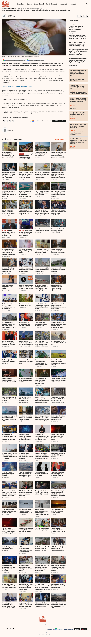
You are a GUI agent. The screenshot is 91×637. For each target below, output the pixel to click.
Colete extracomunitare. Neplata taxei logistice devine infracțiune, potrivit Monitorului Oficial (25, 549)
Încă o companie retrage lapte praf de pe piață (26, 361)
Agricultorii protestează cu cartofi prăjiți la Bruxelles (9, 548)
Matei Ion (10, 15)
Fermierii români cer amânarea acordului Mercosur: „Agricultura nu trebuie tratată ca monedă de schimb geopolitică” (42, 456)
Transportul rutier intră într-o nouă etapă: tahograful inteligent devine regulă (26, 586)
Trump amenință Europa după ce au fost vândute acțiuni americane (58, 380)
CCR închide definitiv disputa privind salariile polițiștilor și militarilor (9, 585)
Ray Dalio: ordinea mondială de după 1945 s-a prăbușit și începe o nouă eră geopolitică (42, 212)
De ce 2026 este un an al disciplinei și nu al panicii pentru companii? (26, 269)
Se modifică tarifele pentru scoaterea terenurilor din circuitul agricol (58, 362)
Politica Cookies (37, 632)
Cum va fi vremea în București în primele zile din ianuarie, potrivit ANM (58, 605)
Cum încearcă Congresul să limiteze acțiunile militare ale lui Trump (58, 530)
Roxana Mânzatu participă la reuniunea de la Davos (41, 473)
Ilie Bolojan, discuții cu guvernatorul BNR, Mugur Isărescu (58, 417)
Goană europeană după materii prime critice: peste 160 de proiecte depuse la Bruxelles (25, 474)
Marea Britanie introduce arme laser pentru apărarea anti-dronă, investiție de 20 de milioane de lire (8, 530)
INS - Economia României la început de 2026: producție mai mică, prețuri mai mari (41, 343)
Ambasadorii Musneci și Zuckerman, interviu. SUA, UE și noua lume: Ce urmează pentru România (26, 233)
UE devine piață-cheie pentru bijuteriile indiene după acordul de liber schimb (58, 306)
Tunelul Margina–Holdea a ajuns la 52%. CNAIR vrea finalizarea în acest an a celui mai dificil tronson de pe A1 (42, 418)
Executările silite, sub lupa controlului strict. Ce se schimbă (58, 230)
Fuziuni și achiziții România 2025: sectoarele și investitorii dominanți (26, 456)
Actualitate (20, 4)
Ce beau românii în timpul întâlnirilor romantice (7, 286)
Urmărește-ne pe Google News (36, 60)
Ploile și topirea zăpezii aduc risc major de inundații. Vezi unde (42, 548)
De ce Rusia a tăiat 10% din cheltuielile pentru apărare (58, 455)
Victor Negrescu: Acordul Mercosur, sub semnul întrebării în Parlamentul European (9, 437)
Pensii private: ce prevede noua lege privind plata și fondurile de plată (26, 568)
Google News (38, 121)
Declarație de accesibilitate (65, 632)
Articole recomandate (12, 8)
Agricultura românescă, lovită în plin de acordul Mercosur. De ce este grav (26, 530)
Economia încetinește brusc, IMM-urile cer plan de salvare (8, 269)
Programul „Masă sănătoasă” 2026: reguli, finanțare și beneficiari (26, 604)
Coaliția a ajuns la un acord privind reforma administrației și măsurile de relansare (9, 251)
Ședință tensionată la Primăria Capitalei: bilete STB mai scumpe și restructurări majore (58, 325)
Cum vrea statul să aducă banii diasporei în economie (58, 269)
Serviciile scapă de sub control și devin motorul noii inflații (42, 230)
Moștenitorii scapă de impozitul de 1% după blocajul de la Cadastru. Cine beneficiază (9, 175)
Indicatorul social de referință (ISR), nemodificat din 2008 (17, 86)
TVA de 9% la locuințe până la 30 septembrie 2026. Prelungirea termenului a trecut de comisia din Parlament (58, 175)
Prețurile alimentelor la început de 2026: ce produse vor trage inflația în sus (42, 568)
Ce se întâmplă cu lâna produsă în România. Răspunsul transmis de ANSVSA (26, 156)
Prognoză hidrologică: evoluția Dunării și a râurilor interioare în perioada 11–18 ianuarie (58, 493)
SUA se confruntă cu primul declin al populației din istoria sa (58, 250)
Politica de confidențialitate (26, 632)
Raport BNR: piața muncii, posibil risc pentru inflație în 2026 (8, 211)
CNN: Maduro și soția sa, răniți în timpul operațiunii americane (58, 548)
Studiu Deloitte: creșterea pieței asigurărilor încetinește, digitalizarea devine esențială (42, 399)
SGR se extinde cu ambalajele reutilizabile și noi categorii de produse (25, 212)
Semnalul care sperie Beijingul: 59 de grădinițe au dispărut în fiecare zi (9, 194)
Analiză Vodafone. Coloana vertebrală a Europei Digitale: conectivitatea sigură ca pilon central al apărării (26, 437)
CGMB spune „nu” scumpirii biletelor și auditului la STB (41, 324)
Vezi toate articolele (59, 139)
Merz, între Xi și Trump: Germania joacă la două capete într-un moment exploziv (58, 194)
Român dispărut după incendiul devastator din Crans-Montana (58, 585)
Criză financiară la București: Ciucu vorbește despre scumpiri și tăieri (40, 381)
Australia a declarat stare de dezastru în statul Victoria (57, 511)
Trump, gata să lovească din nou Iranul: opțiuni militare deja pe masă (42, 492)
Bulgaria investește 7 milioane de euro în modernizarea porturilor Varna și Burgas (25, 194)
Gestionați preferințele (47, 632)
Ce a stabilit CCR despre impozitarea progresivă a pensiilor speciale (42, 250)
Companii (54, 4)
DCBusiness (4, 8)
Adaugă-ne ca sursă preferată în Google (15, 60)
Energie (42, 4)
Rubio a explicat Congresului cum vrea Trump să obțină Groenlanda (8, 568)
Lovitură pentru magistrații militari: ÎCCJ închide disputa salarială (9, 380)
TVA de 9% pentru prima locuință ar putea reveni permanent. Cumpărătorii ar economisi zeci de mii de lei (42, 175)
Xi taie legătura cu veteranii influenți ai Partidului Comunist (24, 324)
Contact (55, 632)
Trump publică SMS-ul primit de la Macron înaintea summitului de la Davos (58, 437)
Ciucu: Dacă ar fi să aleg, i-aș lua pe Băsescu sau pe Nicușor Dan (42, 193)
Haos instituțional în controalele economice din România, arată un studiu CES (42, 306)
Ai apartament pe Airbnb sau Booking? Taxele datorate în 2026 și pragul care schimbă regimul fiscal (58, 154)
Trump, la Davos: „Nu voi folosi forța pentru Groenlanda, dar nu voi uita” (9, 418)
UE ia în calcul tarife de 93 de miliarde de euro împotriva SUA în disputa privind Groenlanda (9, 493)
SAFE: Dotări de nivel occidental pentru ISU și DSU (58, 342)
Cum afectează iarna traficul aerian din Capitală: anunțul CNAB (25, 511)
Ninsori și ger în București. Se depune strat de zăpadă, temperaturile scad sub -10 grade (42, 512)
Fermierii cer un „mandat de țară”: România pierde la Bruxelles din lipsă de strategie (41, 362)
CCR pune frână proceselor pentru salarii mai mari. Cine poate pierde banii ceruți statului (8, 154)
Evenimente (63, 4)
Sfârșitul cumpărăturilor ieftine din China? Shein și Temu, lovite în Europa (26, 286)
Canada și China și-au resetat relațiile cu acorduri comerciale (57, 473)
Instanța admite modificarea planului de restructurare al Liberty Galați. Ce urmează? (26, 343)
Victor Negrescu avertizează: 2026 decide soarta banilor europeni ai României (8, 605)
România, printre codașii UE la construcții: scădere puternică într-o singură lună (9, 456)
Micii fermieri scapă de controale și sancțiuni (25, 304)
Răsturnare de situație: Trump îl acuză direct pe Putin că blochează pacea (42, 605)
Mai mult (73, 4)
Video (36, 4)
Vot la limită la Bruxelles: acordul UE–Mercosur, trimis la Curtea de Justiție (26, 418)
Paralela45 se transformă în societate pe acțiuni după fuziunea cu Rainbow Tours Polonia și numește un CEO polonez (42, 437)
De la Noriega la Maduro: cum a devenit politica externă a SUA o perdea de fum (58, 568)
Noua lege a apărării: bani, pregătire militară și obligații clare (9, 511)
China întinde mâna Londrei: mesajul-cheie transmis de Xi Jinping (9, 342)
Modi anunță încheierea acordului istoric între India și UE (9, 361)
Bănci (48, 4)
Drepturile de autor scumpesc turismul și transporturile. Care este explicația (41, 287)
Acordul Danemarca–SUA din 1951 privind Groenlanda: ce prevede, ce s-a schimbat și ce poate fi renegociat (25, 399)
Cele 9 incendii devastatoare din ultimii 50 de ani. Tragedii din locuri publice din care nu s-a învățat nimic (42, 586)
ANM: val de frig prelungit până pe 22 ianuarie (8, 473)
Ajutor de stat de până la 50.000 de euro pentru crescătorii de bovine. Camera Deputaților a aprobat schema (26, 175)
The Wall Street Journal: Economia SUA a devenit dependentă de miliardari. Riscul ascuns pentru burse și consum (58, 212)
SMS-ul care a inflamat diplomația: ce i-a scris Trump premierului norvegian (25, 493)
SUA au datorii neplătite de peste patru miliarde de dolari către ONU (42, 269)
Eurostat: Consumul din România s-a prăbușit (42, 529)
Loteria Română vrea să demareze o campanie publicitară (26, 380)
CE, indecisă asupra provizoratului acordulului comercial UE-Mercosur (8, 306)
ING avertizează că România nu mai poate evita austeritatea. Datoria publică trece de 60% (9, 325)
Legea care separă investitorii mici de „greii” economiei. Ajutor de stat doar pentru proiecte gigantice (57, 287)
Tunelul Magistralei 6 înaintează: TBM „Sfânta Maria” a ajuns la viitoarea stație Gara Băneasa (58, 399)
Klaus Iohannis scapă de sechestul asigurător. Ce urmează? (9, 398)
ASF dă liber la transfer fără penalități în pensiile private (26, 250)
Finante (29, 4)
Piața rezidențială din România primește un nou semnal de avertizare (41, 154)
